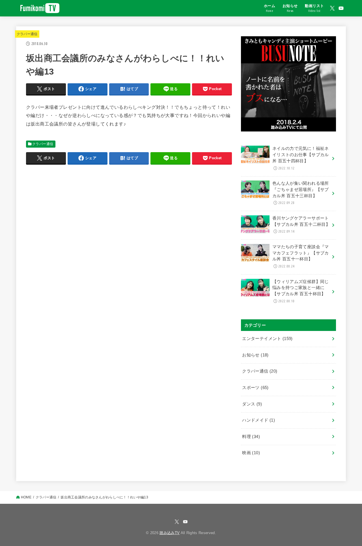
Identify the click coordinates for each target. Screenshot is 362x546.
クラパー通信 (27, 34)
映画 (251, 453)
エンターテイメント (267, 338)
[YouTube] (341, 8)
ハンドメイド (258, 420)
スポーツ (255, 387)
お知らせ (255, 355)
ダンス (252, 404)
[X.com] (332, 8)
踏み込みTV (170, 533)
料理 (251, 436)
